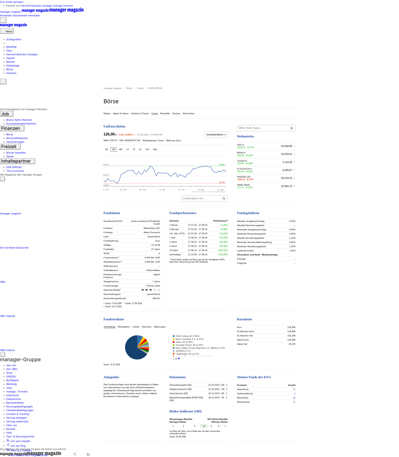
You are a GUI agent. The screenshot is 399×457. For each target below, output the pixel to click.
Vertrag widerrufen (17, 421)
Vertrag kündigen (16, 417)
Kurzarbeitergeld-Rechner (21, 123)
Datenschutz (13, 399)
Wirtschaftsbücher (17, 138)
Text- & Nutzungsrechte (20, 436)
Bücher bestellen (16, 152)
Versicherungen (15, 141)
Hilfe (9, 432)
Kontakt (10, 428)
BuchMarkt (12, 380)
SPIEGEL (11, 376)
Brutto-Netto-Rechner (19, 119)
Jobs (9, 387)
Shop (9, 372)
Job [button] (5, 114)
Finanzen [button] (11, 128)
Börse (129, 88)
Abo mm (11, 365)
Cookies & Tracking (17, 413)
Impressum (12, 395)
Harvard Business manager (37, 5)
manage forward (63, 5)
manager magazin (112, 88)
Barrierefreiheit (15, 402)
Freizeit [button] (9, 146)
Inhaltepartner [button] (16, 161)
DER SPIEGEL (14, 167)
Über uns (11, 425)
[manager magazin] (13, 26)
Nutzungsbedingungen (19, 406)
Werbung (11, 384)
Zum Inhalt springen (11, 1)
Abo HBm (11, 369)
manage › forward (16, 391)
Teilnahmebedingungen (19, 410)
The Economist (15, 170)
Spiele (9, 156)
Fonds (140, 88)
